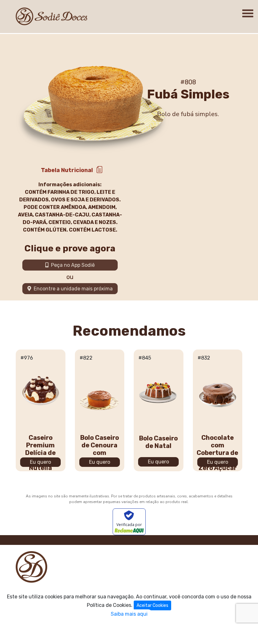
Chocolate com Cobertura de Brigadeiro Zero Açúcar (217, 453)
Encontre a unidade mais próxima (72, 289)
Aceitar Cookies (152, 605)
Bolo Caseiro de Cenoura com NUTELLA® (99, 449)
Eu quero (40, 462)
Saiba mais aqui (129, 614)
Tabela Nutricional (67, 170)
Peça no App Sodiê (71, 265)
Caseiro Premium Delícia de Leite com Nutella (40, 453)
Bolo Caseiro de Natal (158, 442)
